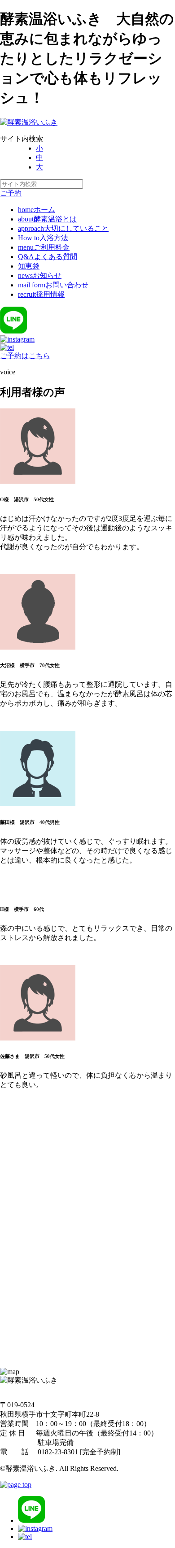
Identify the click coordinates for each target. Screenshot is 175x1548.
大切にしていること (63, 228)
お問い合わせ (53, 285)
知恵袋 (28, 266)
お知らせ (39, 275)
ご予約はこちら (25, 356)
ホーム (36, 209)
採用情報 (41, 294)
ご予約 (11, 193)
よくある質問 (47, 256)
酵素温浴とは (47, 219)
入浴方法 (43, 238)
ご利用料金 (44, 247)
